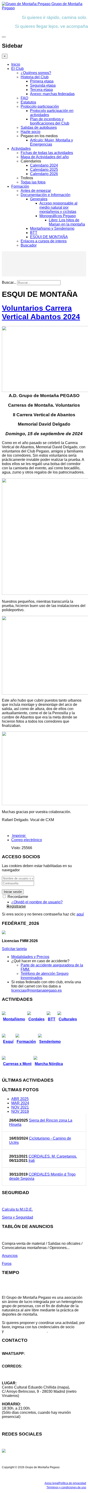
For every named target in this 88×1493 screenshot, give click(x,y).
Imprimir (19, 836)
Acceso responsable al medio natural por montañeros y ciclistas (58, 207)
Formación (20, 186)
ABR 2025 (20, 1099)
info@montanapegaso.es (23, 1370)
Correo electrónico (26, 840)
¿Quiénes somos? (36, 73)
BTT (33, 233)
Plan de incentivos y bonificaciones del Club (49, 121)
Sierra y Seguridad (17, 1217)
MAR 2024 (20, 1103)
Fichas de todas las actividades (47, 153)
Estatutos (28, 102)
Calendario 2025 (44, 170)
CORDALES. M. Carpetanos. (53, 1156)
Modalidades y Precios (30, 957)
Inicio (15, 64)
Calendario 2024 (44, 165)
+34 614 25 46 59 (16, 1358)
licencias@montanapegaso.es (36, 990)
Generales (38, 199)
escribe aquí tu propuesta (26, 1331)
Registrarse (16, 906)
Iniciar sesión (13, 892)
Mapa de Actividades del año (45, 157)
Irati (32, 1161)
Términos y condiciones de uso (66, 1487)
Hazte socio (30, 132)
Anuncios (10, 1256)
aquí (80, 914)
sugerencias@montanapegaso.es (30, 1375)
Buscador (29, 245)
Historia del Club (35, 77)
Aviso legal (52, 1483)
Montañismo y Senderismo (52, 228)
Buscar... (9, 282)
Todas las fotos (33, 182)
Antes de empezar (36, 191)
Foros (6, 1264)
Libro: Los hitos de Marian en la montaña (67, 222)
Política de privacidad (72, 1483)
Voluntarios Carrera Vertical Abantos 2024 (41, 312)
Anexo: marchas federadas (52, 94)
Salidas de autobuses (39, 127)
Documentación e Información (45, 195)
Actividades (21, 149)
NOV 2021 (20, 1107)
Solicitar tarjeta (14, 949)
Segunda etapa (43, 85)
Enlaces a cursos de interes (44, 241)
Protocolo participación (40, 106)
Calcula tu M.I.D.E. (17, 1209)
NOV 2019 (20, 1111)
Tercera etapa (41, 90)
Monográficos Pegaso (57, 216)
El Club (17, 69)
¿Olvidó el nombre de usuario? (37, 902)
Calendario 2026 (44, 174)
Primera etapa (42, 81)
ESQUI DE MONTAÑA (49, 237)
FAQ (24, 98)
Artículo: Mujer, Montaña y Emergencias (51, 142)
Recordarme (17, 897)
